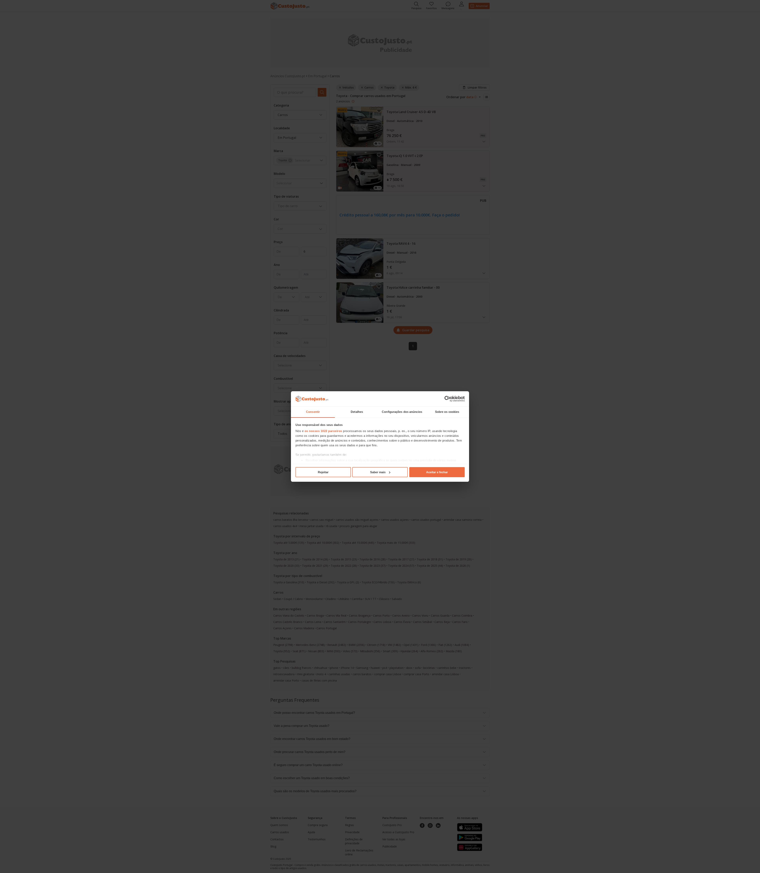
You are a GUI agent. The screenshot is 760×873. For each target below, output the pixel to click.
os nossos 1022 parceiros (323, 431)
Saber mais (378, 472)
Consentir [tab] (313, 411)
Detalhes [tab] (357, 411)
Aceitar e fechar (437, 472)
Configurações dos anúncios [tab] (402, 411)
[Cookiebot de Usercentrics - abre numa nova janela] (447, 399)
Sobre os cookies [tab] (447, 411)
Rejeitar (323, 472)
